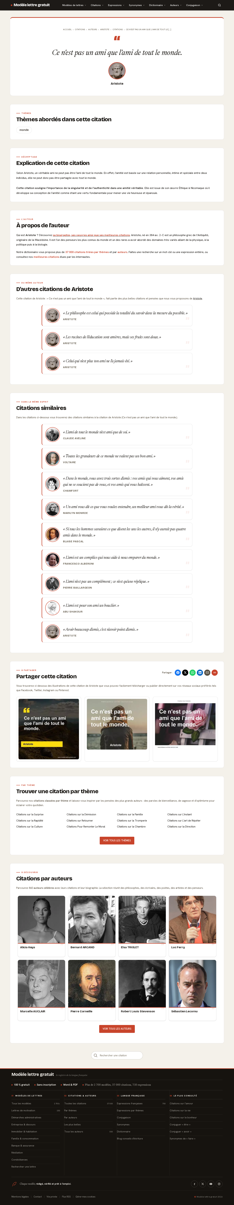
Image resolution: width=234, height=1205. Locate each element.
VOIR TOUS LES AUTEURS (117, 1028)
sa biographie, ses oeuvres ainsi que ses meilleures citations (91, 235)
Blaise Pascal (73, 541)
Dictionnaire (156, 5)
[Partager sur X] (185, 673)
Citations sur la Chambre (131, 826)
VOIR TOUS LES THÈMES (117, 840)
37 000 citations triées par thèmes (87, 252)
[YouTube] (210, 1184)
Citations (96, 5)
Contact (38, 1196)
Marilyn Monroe (75, 513)
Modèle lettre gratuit (32, 5)
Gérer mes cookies (85, 1196)
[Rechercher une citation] (95, 1055)
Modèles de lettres (72, 5)
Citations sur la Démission (81, 814)
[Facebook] (194, 1184)
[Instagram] (219, 1184)
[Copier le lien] (215, 673)
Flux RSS (66, 1196)
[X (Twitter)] (202, 1184)
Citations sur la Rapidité (29, 820)
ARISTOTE (104, 29)
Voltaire (69, 462)
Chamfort (71, 490)
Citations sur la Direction (181, 826)
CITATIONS (118, 29)
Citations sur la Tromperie (132, 820)
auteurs (122, 252)
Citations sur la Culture (29, 826)
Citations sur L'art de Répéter (184, 820)
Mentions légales (20, 1196)
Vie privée (52, 1196)
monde (24, 130)
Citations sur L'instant (179, 814)
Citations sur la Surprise (30, 814)
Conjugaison (193, 5)
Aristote (117, 83)
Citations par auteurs (44, 878)
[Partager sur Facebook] (178, 673)
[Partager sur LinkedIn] (200, 673)
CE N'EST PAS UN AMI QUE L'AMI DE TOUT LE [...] (148, 29)
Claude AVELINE (74, 438)
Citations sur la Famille (130, 814)
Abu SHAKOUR (73, 611)
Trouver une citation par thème (57, 791)
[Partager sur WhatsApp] (192, 673)
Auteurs (174, 5)
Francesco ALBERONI (78, 563)
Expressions (115, 5)
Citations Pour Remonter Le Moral (86, 826)
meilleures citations (46, 257)
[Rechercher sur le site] (219, 5)
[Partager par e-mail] (207, 673)
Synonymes (135, 5)
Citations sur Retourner (80, 820)
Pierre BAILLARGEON (77, 587)
